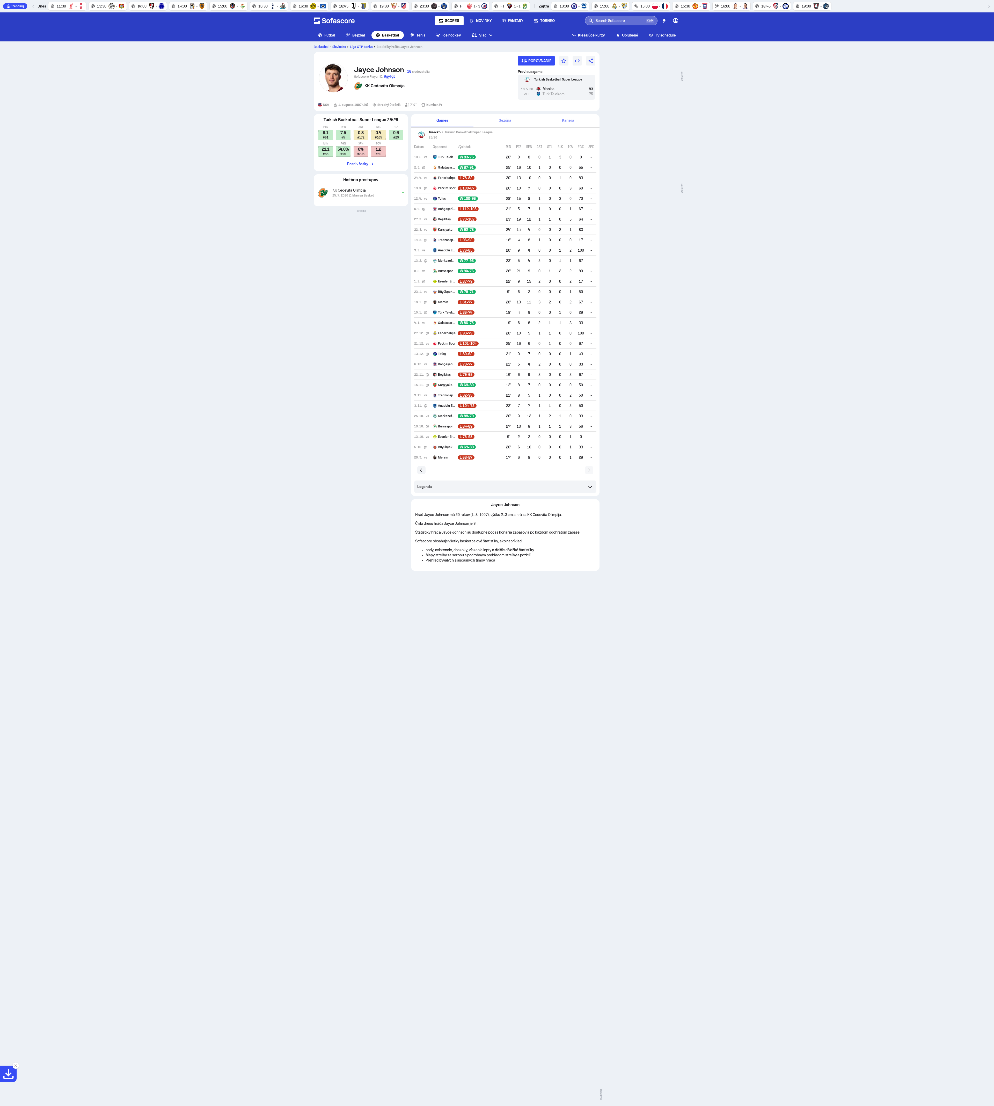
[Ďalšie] (989, 6)
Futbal (329, 35)
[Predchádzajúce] (33, 6)
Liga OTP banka (361, 47)
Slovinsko (339, 47)
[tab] (442, 120)
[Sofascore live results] (334, 20)
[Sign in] (675, 20)
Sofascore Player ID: (374, 76)
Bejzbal (358, 35)
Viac (479, 35)
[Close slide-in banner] (15, 1066)
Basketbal (390, 35)
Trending (17, 6)
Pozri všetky (357, 164)
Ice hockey (451, 35)
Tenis (420, 35)
